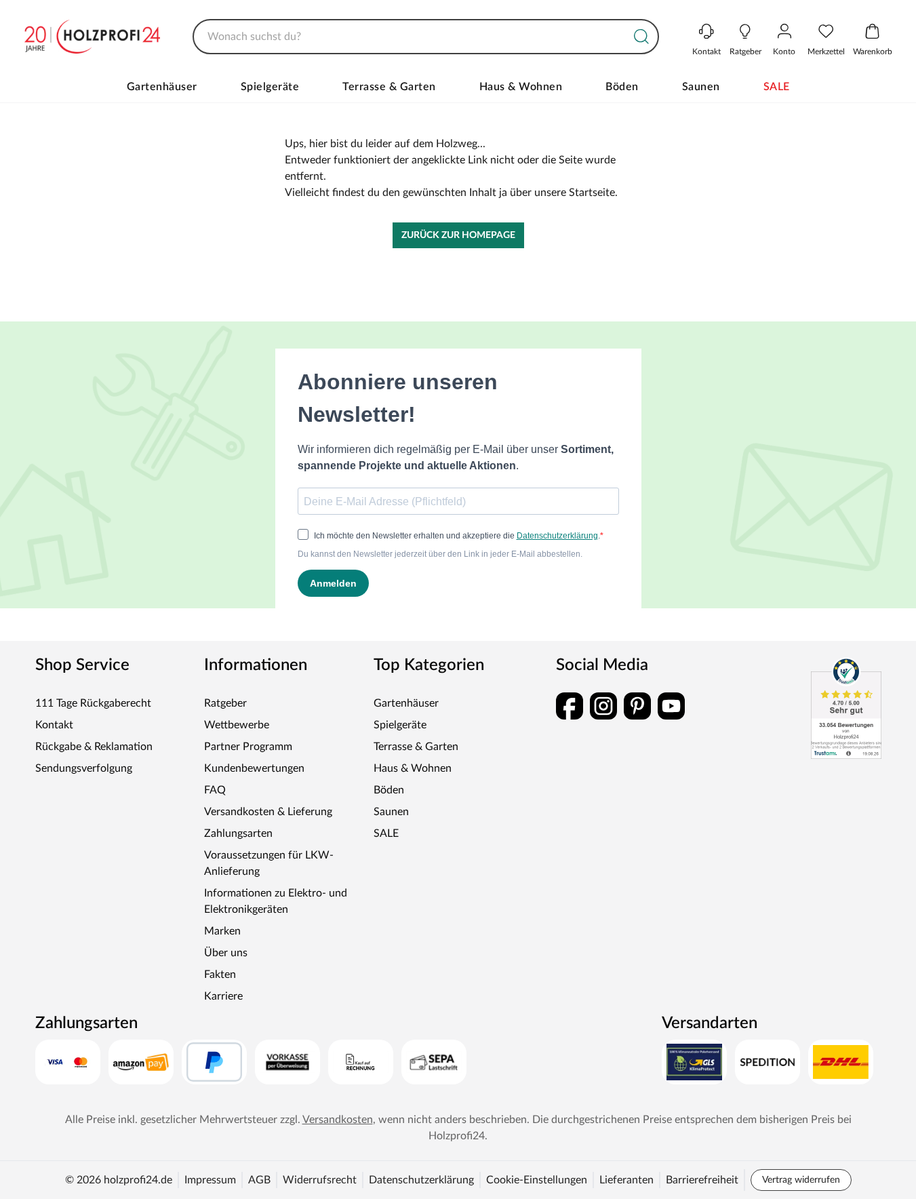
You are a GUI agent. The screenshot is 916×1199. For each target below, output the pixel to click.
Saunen (701, 86)
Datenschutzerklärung (421, 1180)
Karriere (223, 996)
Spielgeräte (270, 86)
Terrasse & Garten (389, 86)
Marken (222, 931)
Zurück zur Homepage (458, 235)
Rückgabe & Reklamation (94, 746)
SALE (776, 86)
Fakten (220, 974)
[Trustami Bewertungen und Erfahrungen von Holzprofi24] (846, 708)
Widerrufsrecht (320, 1180)
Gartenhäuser (162, 86)
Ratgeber (225, 703)
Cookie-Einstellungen (536, 1180)
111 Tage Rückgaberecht (93, 703)
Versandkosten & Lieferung (268, 811)
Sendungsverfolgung (83, 768)
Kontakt (54, 725)
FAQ (215, 790)
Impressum (210, 1180)
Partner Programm (248, 746)
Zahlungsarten (238, 833)
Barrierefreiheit (702, 1180)
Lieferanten (626, 1180)
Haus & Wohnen (521, 86)
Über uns (225, 952)
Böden (622, 86)
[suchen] (641, 36)
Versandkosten (337, 1119)
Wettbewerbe (236, 725)
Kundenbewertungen (254, 768)
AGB (259, 1180)
